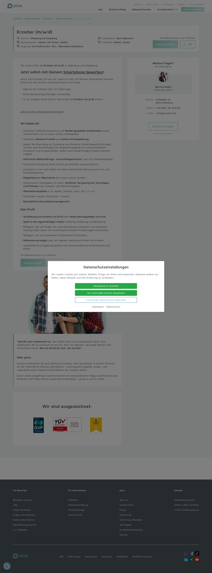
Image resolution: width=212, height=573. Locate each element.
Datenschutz (113, 306)
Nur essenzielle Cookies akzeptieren (106, 293)
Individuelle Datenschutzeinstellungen (106, 300)
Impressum (98, 306)
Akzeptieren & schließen (106, 286)
